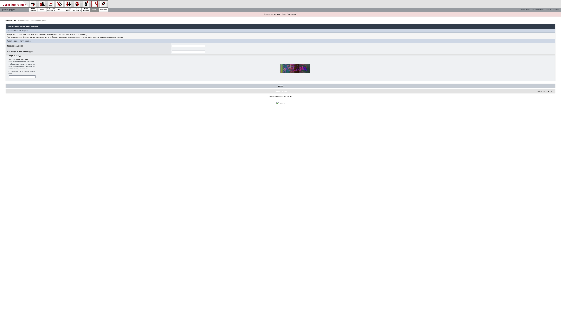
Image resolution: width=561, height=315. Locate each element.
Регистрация (291, 14)
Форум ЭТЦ (12, 21)
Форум (271, 96)
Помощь (556, 10)
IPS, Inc (289, 96)
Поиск (548, 10)
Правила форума (8, 10)
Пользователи (538, 10)
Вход (283, 14)
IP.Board (277, 96)
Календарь (525, 10)
